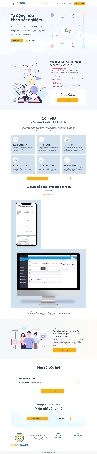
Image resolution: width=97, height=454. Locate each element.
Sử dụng (64, 3)
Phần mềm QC (55, 3)
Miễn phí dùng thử (79, 3)
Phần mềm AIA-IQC (68, 100)
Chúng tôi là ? (45, 3)
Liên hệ (70, 3)
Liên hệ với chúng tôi (64, 350)
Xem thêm (35, 391)
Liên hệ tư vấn (60, 178)
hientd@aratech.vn (77, 435)
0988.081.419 (58, 435)
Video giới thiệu (32, 40)
